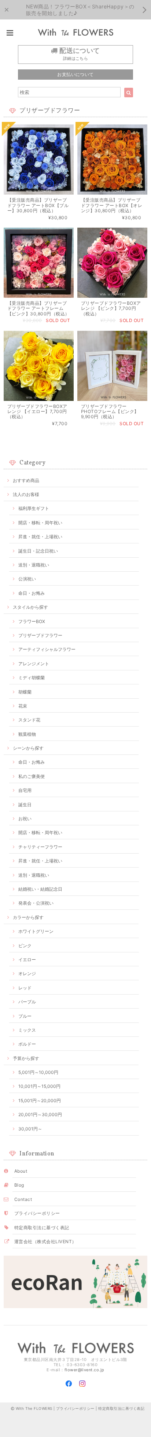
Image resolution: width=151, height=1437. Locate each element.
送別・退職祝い (33, 565)
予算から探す (26, 1058)
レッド (25, 988)
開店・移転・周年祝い (40, 522)
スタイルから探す (30, 607)
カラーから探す (28, 917)
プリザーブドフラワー (40, 635)
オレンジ (27, 973)
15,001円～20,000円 (39, 1100)
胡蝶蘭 (25, 692)
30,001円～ (30, 1129)
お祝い (25, 818)
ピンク (25, 945)
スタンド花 (29, 720)
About (20, 1171)
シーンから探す (28, 748)
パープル (27, 1002)
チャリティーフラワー (40, 847)
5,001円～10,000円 (38, 1072)
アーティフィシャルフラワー (47, 649)
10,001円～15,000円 (39, 1086)
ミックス (27, 1030)
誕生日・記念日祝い (38, 551)
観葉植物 (27, 734)
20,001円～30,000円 (40, 1114)
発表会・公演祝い (36, 903)
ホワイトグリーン (36, 931)
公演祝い (27, 579)
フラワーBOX (31, 621)
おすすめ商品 (26, 480)
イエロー (27, 959)
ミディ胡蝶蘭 (31, 677)
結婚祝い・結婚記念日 (40, 889)
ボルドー (27, 1044)
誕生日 (25, 804)
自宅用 (25, 790)
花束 (22, 706)
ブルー (25, 1016)
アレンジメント (33, 663)
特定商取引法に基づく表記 (41, 1227)
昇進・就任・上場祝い (40, 536)
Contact (23, 1199)
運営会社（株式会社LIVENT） (45, 1241)
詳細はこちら (75, 58)
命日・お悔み (31, 593)
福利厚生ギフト (33, 508)
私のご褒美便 (31, 776)
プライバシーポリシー (37, 1213)
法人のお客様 (26, 494)
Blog (19, 1185)
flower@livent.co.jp (84, 1369)
